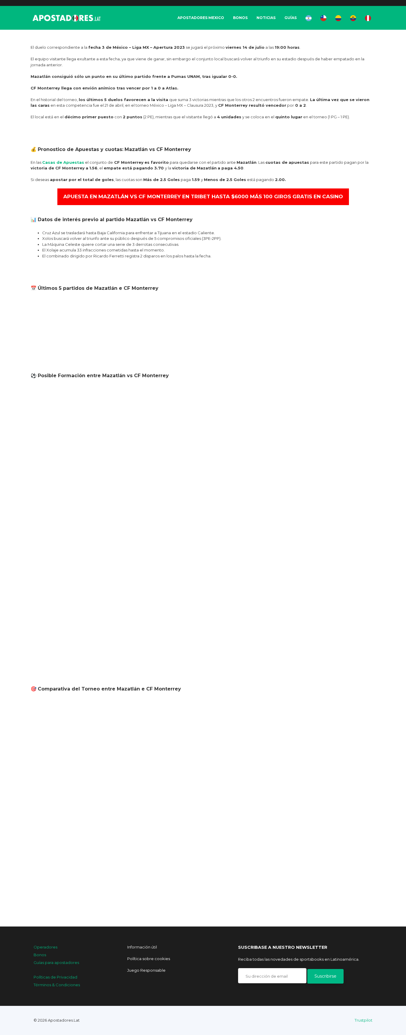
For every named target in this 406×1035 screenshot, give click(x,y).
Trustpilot (363, 1020)
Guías (290, 17)
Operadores (45, 947)
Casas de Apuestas (63, 162)
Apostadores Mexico (200, 17)
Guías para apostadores (56, 962)
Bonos (240, 17)
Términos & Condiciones (57, 984)
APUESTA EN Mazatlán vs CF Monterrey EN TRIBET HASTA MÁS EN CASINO (203, 196)
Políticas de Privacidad (55, 977)
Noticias (266, 17)
